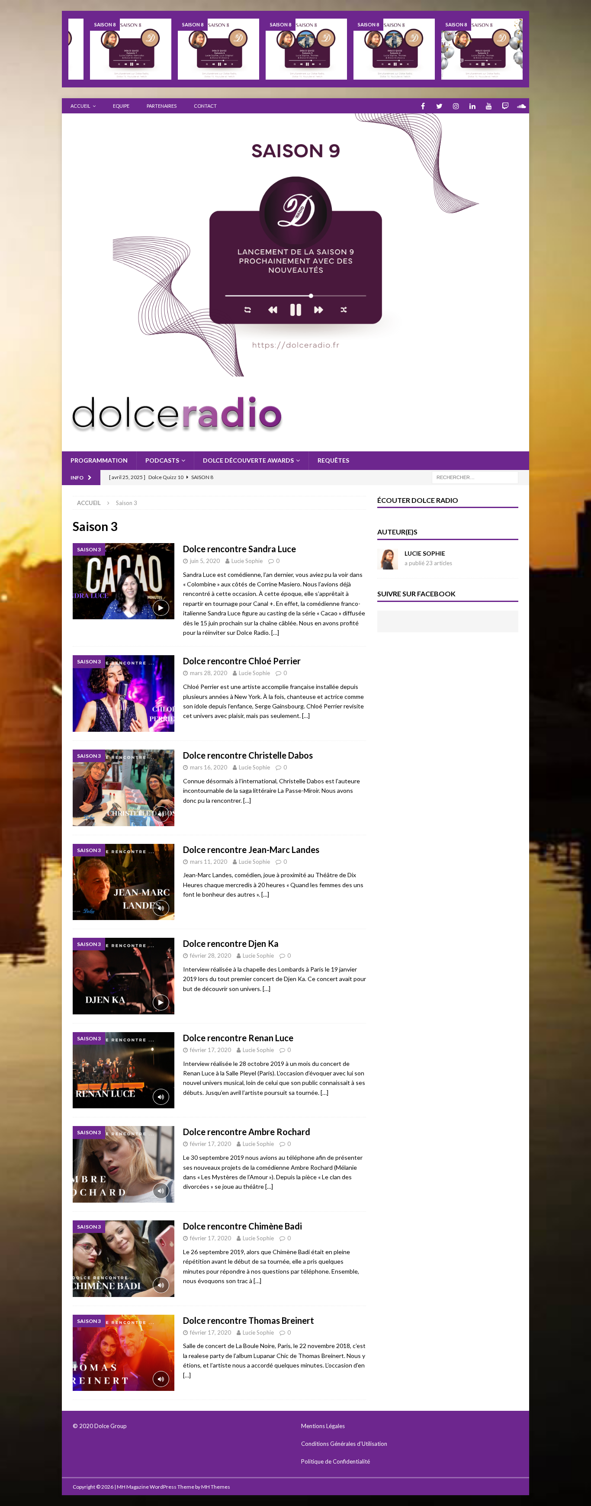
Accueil (80, 106)
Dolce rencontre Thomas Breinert (248, 1320)
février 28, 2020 (210, 955)
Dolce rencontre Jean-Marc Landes (251, 849)
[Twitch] (505, 105)
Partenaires (162, 106)
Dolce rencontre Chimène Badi (242, 1226)
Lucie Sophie (247, 560)
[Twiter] (439, 105)
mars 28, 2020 (208, 672)
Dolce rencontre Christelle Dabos (248, 755)
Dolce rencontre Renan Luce (238, 1038)
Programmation (99, 460)
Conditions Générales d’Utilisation (344, 1443)
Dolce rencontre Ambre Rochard (246, 1131)
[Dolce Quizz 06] (218, 49)
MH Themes (215, 1486)
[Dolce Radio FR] (295, 371)
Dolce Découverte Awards (248, 460)
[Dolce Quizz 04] (394, 49)
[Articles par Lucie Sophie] (387, 564)
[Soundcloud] (521, 105)
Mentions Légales (323, 1425)
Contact (205, 106)
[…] (275, 632)
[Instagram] (455, 105)
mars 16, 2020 (208, 767)
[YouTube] (488, 105)
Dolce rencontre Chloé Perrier (242, 661)
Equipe (121, 106)
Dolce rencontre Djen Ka (231, 943)
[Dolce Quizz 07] (130, 49)
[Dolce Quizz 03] (482, 49)
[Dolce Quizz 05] (306, 49)
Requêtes (333, 460)
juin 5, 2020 (205, 560)
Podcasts (162, 460)
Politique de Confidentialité (336, 1461)
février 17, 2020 (210, 1049)
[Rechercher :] (475, 476)
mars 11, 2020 (208, 861)
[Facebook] (422, 105)
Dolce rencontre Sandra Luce (239, 549)
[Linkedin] (472, 105)
